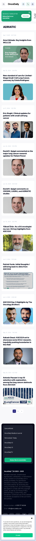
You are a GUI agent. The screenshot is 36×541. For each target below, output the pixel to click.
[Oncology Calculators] (23, 4)
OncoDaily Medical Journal (13, 433)
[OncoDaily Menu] (3, 4)
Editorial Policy (25, 528)
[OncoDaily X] (11, 515)
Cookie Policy (14, 532)
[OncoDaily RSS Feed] (30, 521)
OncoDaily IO (8, 443)
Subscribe (26, 16)
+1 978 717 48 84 (20, 505)
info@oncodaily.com (15, 508)
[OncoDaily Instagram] (24, 515)
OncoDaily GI (8, 447)
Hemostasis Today (10, 438)
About (8, 528)
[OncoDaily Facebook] (18, 515)
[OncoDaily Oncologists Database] (28, 4)
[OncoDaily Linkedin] (5, 515)
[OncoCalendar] (33, 4)
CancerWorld (8, 428)
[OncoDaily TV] (30, 515)
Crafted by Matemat (18, 537)
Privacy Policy (15, 528)
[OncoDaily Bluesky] (18, 521)
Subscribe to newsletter (18, 460)
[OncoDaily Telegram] (11, 521)
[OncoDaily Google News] (24, 521)
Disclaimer (23, 532)
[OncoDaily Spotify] (5, 521)
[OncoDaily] (13, 4)
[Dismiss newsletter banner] (29, 12)
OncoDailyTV (8, 452)
